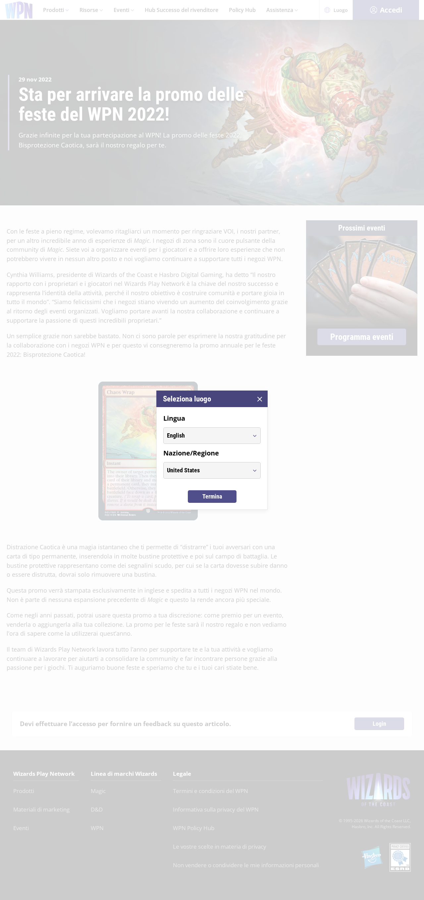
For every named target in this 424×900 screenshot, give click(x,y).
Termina (212, 496)
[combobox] (206, 436)
